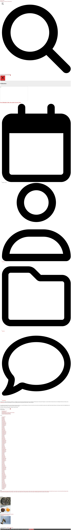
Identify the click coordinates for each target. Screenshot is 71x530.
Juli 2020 (3, 470)
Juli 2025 (3, 426)
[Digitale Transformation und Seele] (1, 515)
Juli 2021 (3, 461)
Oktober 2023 (4, 441)
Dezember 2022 (4, 449)
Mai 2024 (3, 436)
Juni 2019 (3, 480)
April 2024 (3, 437)
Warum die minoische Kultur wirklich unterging (8, 412)
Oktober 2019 (4, 477)
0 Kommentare (4, 400)
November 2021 (4, 458)
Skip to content (2, 0)
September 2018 (4, 486)
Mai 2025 (3, 427)
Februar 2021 (3, 465)
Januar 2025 (3, 430)
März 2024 (3, 438)
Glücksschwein (2, 402)
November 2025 (4, 423)
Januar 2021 (3, 466)
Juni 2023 (3, 444)
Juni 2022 (3, 453)
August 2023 (3, 443)
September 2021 (4, 460)
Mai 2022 (3, 454)
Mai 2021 (3, 463)
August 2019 (3, 478)
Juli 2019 (3, 479)
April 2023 (3, 446)
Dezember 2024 (4, 431)
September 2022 (4, 451)
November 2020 (4, 467)
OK (29, 529)
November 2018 (4, 485)
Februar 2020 (3, 474)
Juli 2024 (3, 435)
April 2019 (3, 481)
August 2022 (3, 452)
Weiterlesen (31, 529)
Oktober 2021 (4, 459)
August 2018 (3, 487)
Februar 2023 (3, 447)
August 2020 (3, 469)
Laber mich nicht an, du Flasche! (6, 413)
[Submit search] (10, 75)
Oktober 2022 (4, 450)
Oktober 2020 (4, 468)
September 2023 (4, 442)
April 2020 (3, 472)
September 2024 (4, 433)
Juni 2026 (3, 418)
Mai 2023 (3, 445)
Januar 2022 (3, 457)
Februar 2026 (3, 421)
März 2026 (3, 420)
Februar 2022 (3, 456)
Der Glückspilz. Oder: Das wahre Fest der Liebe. (10, 102)
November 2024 (4, 432)
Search (1, 408)
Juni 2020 (3, 471)
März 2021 (3, 464)
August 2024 (3, 434)
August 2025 (3, 425)
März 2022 (3, 455)
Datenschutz (11, 527)
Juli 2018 (3, 488)
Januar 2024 (3, 439)
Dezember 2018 (4, 484)
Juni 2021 (3, 462)
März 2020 (3, 473)
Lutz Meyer (3, 261)
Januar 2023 (3, 448)
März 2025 (3, 429)
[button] (5, 74)
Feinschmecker (4, 411)
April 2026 (3, 419)
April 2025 (3, 428)
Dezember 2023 (4, 440)
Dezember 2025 (4, 422)
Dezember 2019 (4, 475)
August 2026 (3, 416)
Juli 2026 (3, 417)
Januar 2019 (3, 483)
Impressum (8, 527)
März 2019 (3, 482)
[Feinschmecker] (5, 513)
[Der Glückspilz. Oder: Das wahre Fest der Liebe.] (14, 100)
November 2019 (4, 476)
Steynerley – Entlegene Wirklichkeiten (6, 1)
